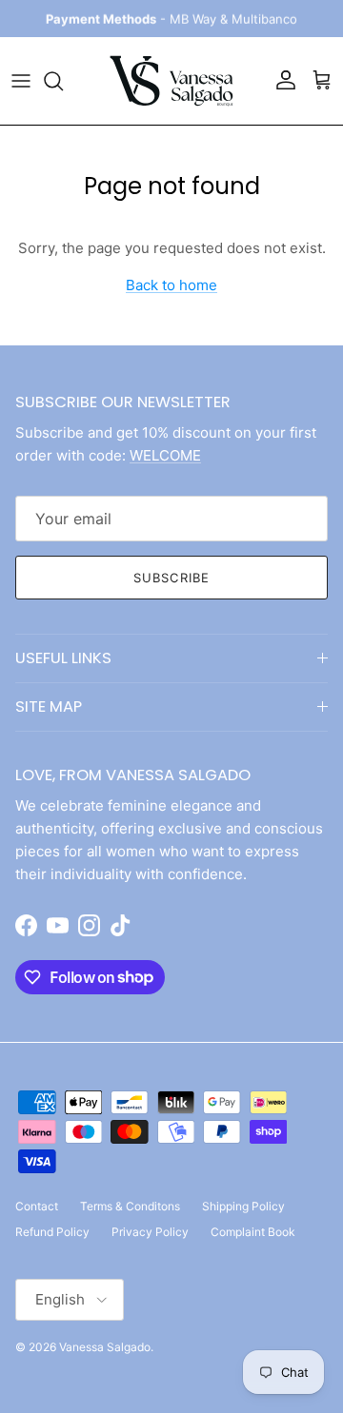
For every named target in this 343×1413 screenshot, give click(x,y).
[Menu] (21, 81)
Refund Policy (52, 1232)
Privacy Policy (150, 1232)
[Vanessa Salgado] (171, 81)
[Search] (63, 81)
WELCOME (165, 455)
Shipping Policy (243, 1206)
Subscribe (171, 577)
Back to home (171, 285)
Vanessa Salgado (105, 1347)
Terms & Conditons (130, 1206)
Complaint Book (253, 1232)
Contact (36, 1206)
